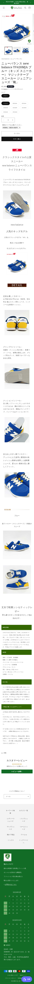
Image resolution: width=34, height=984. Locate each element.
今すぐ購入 (17, 139)
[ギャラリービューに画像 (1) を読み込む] (8, 50)
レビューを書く (17, 771)
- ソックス (10, 840)
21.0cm (16, 108)
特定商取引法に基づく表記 (17, 981)
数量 (2, 116)
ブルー (6, 96)
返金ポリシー (23, 975)
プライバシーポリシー (10, 978)
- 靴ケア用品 (10, 835)
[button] (4, 8)
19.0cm (25, 103)
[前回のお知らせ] (3, 2)
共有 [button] (5, 753)
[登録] (28, 796)
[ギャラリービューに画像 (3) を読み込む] (25, 50)
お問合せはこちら (11, 884)
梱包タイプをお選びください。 (12, 125)
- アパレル (23, 835)
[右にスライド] (32, 51)
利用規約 (20, 978)
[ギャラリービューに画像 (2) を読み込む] (17, 50)
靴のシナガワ (14, 975)
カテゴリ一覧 (23, 810)
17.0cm (6, 103)
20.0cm (6, 108)
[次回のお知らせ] (30, 2)
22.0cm (25, 108)
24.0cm (16, 112)
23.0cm (6, 112)
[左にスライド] (2, 51)
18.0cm (15, 103)
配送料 (5, 89)
